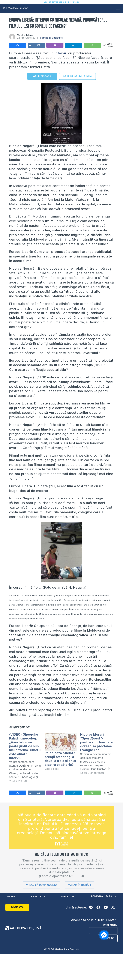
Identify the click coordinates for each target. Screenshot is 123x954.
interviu (61, 53)
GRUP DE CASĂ (42, 76)
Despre (10, 896)
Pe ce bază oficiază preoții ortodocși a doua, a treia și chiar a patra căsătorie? (61, 759)
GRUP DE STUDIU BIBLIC (77, 76)
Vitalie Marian (26, 35)
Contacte (38, 896)
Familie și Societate (51, 37)
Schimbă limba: (102, 896)
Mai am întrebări (79, 884)
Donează (17, 907)
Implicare (68, 896)
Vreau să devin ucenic (41, 884)
